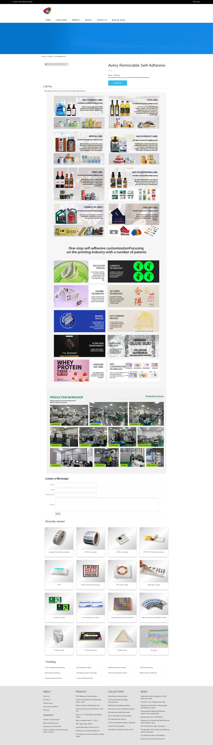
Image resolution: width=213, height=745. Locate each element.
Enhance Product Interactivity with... (153, 739)
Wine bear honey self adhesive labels (121, 709)
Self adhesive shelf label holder (119, 712)
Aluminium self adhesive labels (117, 673)
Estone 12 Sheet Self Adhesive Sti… (88, 705)
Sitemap (46, 710)
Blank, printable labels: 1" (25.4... (87, 720)
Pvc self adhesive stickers (117, 719)
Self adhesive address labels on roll (120, 729)
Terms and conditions (50, 706)
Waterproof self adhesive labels (119, 705)
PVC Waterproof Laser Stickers (87, 696)
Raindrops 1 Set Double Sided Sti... (88, 731)
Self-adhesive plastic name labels (87, 673)
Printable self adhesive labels (117, 667)
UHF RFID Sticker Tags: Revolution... (154, 726)
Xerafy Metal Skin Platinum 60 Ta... (88, 727)
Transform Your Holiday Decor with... (153, 702)
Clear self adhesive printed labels (55, 667)
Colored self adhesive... (147, 667)
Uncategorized (60, 56)
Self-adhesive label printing (117, 696)
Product (50, 56)
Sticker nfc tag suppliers (116, 726)
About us (46, 696)
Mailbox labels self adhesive (148, 673)
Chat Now (118, 83)
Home (44, 56)
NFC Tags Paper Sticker (84, 724)
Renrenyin (196, 2)
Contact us (47, 700)
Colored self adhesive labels (53, 678)
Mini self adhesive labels (84, 667)
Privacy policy (48, 703)
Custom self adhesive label (85, 678)
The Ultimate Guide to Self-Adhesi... (153, 735)
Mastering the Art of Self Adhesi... (152, 717)
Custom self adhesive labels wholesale (121, 722)
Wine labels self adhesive (52, 673)
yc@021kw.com (53, 723)
